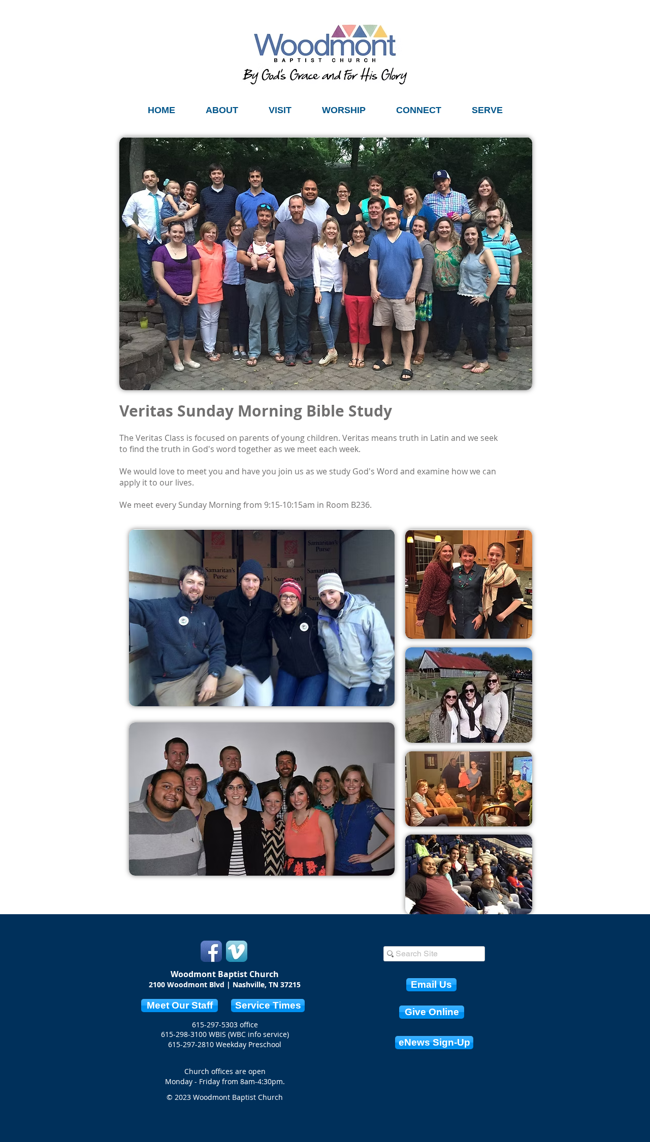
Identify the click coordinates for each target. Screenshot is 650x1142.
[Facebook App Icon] (211, 951)
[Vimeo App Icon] (236, 951)
